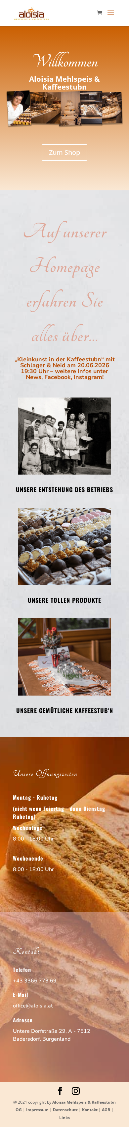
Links (64, 1117)
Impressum (37, 1110)
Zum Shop (64, 152)
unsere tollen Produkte (64, 600)
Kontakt (90, 1110)
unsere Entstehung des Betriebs (64, 489)
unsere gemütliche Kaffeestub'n (64, 710)
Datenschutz (65, 1110)
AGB (106, 1110)
